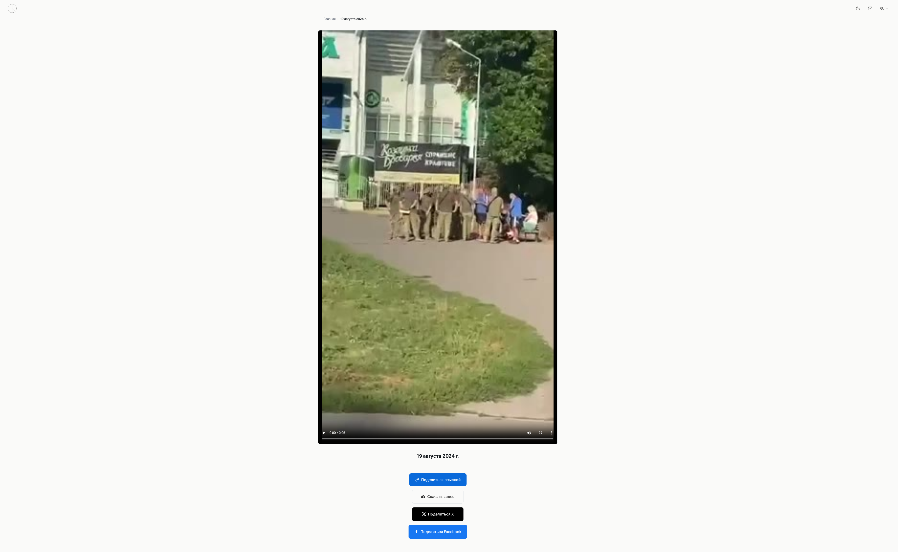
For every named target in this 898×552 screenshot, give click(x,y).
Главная (330, 19)
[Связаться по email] (870, 8)
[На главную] (12, 8)
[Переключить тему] (858, 8)
